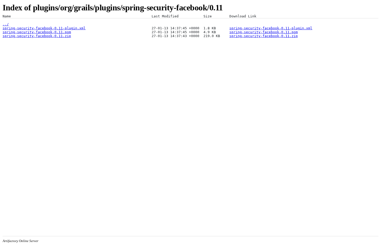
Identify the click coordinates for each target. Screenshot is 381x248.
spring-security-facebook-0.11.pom (37, 32)
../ (6, 24)
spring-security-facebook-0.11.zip (37, 36)
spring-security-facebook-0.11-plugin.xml (44, 28)
